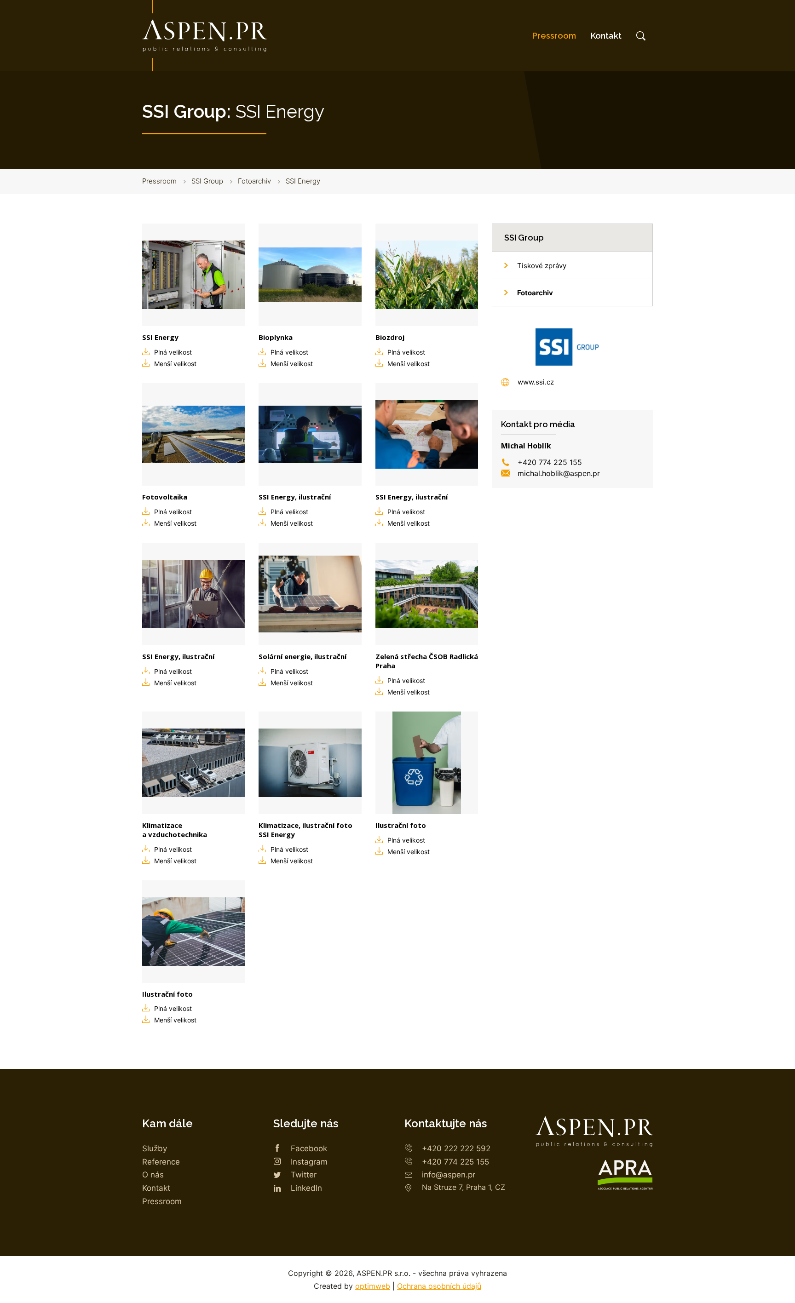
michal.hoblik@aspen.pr (559, 473)
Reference (161, 1161)
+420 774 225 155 (550, 462)
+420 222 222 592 (456, 1148)
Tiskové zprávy (541, 265)
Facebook (309, 1148)
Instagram (309, 1161)
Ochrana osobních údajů (439, 1286)
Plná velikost (173, 352)
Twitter (304, 1174)
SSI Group (207, 181)
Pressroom (554, 35)
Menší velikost (175, 363)
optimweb (372, 1286)
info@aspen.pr (448, 1174)
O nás (153, 1174)
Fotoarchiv (254, 181)
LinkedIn (306, 1188)
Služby (154, 1148)
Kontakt (606, 35)
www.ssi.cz (536, 382)
